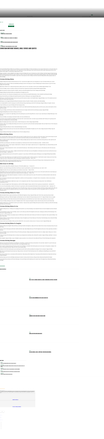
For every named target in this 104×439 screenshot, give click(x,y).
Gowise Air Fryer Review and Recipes (35, 333)
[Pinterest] (12, 263)
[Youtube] (13, 26)
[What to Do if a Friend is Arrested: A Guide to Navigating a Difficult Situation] (14, 279)
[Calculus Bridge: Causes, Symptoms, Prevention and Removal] (14, 351)
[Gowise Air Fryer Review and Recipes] (14, 333)
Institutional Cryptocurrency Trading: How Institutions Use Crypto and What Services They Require (13, 366)
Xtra (30, 278)
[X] (12, 26)
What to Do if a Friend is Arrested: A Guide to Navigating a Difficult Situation (43, 279)
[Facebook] (9, 26)
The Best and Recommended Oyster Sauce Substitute (38, 297)
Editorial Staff (11, 24)
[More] (18, 263)
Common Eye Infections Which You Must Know (37, 315)
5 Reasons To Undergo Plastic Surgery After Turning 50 (9, 37)
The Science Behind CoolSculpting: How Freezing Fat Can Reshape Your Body (10, 371)
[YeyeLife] (14, 384)
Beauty (2, 45)
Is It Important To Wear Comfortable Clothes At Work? (9, 46)
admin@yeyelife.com (15, 399)
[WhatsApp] (15, 263)
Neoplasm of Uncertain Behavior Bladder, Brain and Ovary (9, 42)
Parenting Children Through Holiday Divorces (6, 374)
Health (2, 41)
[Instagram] (10, 26)
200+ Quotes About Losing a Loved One (6, 435)
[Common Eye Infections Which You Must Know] (14, 315)
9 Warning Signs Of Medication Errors (6, 33)
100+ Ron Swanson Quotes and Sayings (6, 433)
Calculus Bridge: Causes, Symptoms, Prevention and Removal (40, 352)
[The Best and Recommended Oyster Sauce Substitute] (14, 297)
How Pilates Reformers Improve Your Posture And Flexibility (8, 363)
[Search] (90, 16)
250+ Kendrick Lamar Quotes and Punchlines (7, 431)
